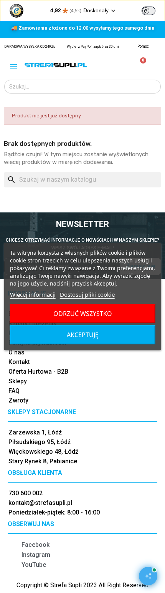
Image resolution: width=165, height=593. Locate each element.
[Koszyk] (140, 65)
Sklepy (17, 381)
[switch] (148, 11)
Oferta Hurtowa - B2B (38, 371)
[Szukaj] (153, 86)
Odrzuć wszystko (82, 313)
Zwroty (18, 400)
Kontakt (19, 362)
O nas (16, 352)
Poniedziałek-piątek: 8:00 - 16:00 (54, 512)
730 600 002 (25, 493)
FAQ (14, 390)
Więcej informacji (33, 294)
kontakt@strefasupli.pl (40, 502)
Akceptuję (83, 335)
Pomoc (143, 46)
